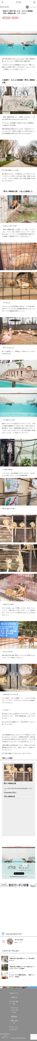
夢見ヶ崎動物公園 (9, 796)
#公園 (15, 18)
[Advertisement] (18, 909)
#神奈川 (6, 18)
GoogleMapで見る (10, 792)
